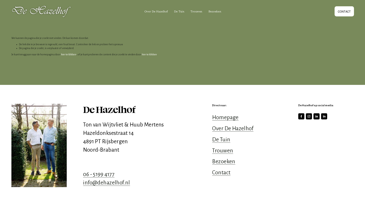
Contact (344, 11)
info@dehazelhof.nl (106, 183)
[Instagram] (309, 116)
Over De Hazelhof (156, 11)
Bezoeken (215, 11)
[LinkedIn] (316, 116)
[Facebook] (301, 116)
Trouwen (196, 11)
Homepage (225, 117)
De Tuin (179, 11)
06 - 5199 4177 (98, 174)
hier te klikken (68, 54)
